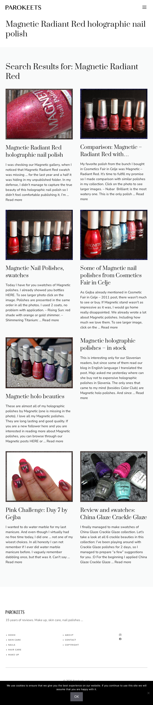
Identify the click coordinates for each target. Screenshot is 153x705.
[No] (148, 693)
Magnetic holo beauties (35, 396)
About (69, 635)
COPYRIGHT (72, 645)
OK (76, 696)
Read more (14, 200)
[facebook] (120, 639)
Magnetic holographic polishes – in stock (107, 344)
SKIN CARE (14, 640)
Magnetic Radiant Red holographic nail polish (34, 151)
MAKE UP (13, 654)
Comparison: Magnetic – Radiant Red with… (111, 151)
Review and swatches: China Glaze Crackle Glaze (113, 514)
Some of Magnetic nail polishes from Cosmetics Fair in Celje (111, 275)
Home (11, 635)
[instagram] (120, 635)
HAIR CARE (14, 649)
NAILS (11, 645)
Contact (70, 640)
